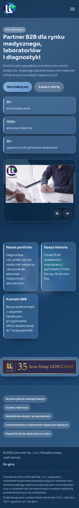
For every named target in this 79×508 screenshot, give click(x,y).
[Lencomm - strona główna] (9, 9)
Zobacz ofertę (49, 87)
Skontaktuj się (17, 87)
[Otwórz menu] (72, 9)
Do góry (9, 464)
